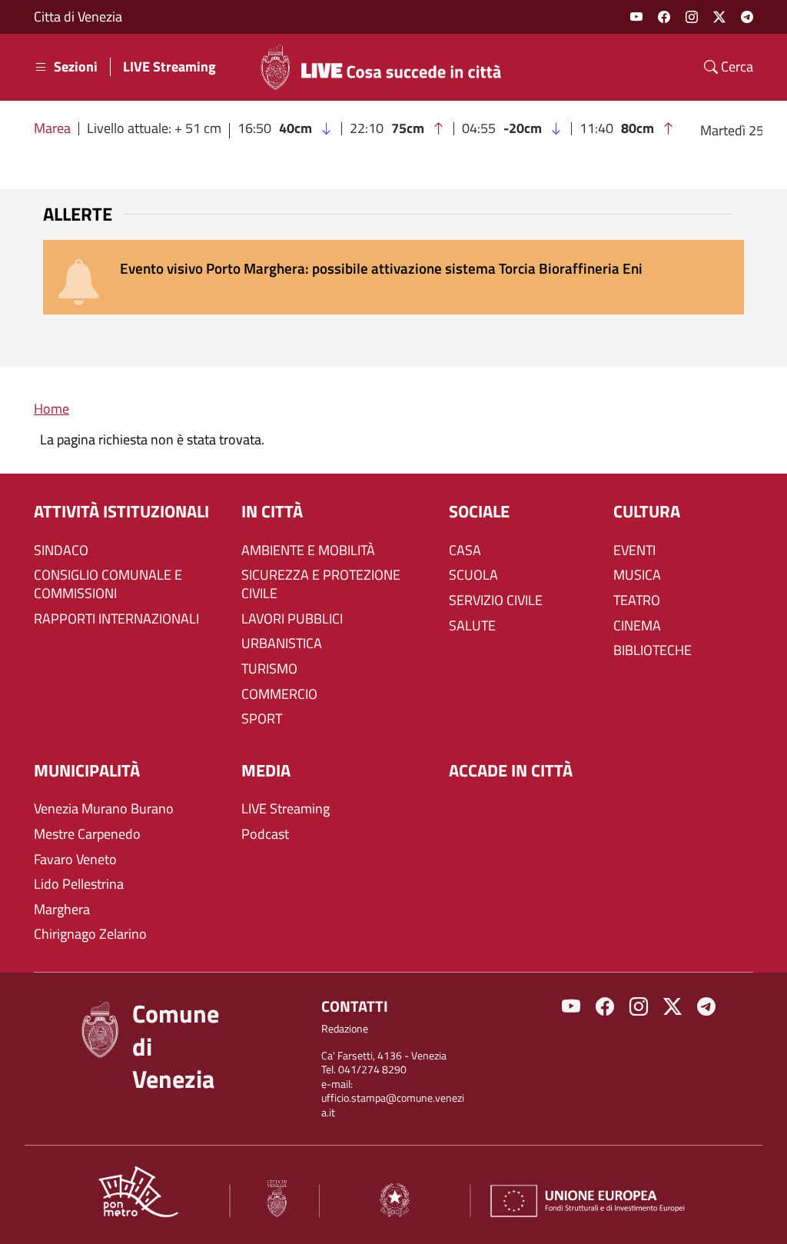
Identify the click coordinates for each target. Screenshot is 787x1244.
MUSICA (637, 575)
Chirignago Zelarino (90, 934)
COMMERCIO (279, 694)
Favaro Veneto (75, 859)
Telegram (747, 17)
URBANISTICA (281, 643)
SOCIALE (479, 512)
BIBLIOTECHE (652, 650)
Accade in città (511, 771)
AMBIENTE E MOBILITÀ (308, 550)
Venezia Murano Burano (104, 809)
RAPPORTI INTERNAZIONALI (116, 619)
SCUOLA (473, 575)
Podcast (265, 834)
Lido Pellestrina (79, 884)
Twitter (719, 17)
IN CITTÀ (272, 512)
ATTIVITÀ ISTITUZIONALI (121, 512)
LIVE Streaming (169, 67)
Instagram (692, 17)
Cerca (735, 67)
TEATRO (636, 600)
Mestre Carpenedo (87, 834)
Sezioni (76, 67)
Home (51, 408)
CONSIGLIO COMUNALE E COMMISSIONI (108, 584)
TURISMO (269, 669)
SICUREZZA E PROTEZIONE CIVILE (320, 584)
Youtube (636, 17)
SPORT (261, 719)
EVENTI (634, 550)
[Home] (387, 67)
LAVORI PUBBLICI (292, 619)
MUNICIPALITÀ (87, 771)
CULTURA (646, 512)
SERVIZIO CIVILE (496, 600)
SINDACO (61, 550)
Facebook (664, 17)
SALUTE (472, 626)
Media (266, 771)
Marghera (62, 909)
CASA (465, 550)
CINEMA (637, 626)
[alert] (393, 277)
